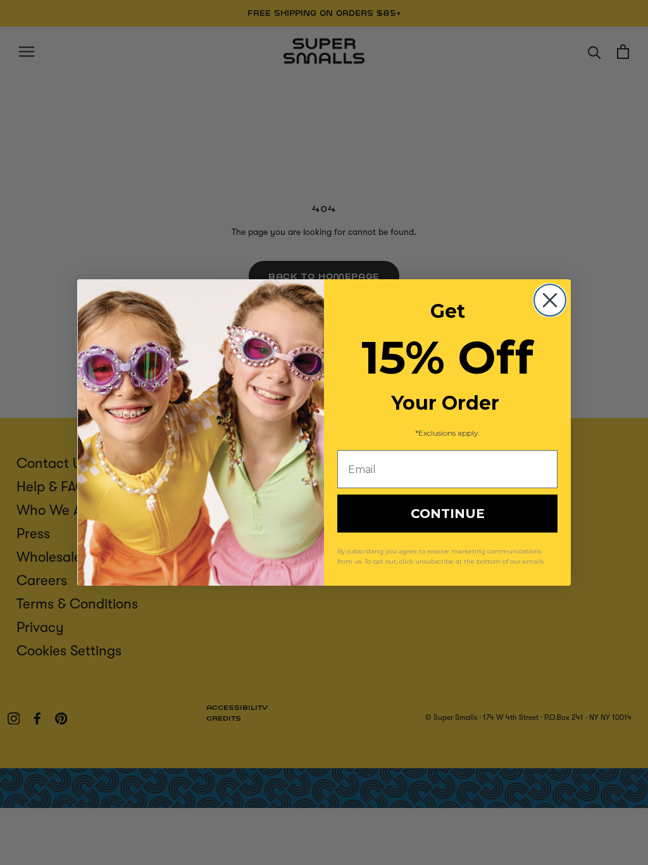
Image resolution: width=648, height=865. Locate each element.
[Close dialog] (550, 300)
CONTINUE (448, 513)
